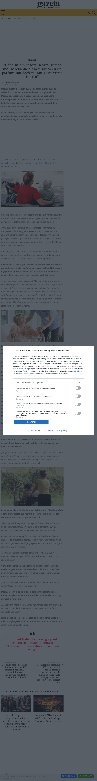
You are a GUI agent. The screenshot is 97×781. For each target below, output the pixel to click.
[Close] (89, 350)
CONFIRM (31, 422)
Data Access (48, 431)
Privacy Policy (62, 431)
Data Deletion (35, 431)
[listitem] (48, 383)
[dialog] (48, 390)
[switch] (78, 388)
